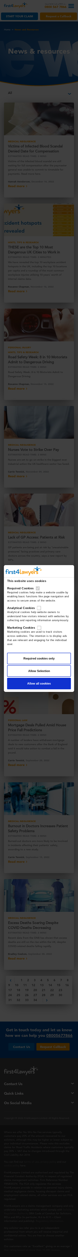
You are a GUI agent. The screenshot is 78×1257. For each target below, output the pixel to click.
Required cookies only (39, 658)
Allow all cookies (39, 683)
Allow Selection (39, 671)
